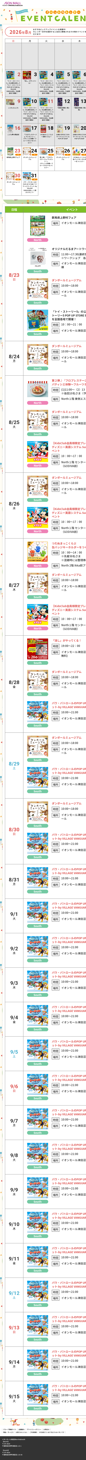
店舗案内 (21, 1429)
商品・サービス (8, 1432)
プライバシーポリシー (34, 1429)
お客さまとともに (21, 1432)
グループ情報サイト (9, 1429)
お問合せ (46, 1429)
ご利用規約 (33, 1432)
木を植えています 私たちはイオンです (51, 1432)
